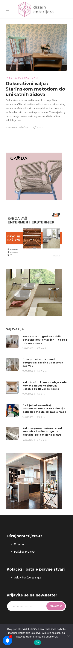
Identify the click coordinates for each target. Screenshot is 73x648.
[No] (68, 636)
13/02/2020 (24, 127)
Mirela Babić (12, 127)
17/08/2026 (27, 394)
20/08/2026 (27, 348)
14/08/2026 (27, 417)
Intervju (13, 77)
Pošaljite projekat (24, 551)
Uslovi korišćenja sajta (27, 577)
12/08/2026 (27, 440)
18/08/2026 (27, 371)
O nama (19, 544)
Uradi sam (30, 77)
